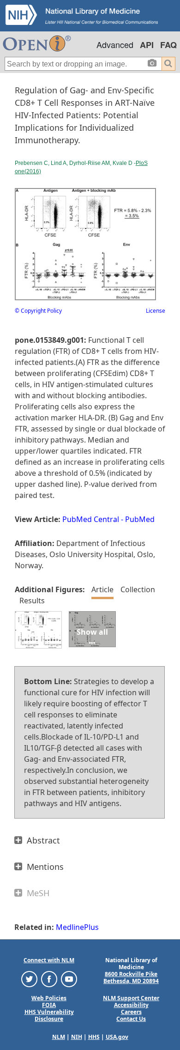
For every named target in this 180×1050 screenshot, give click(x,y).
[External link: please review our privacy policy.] (29, 979)
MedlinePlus (77, 927)
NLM (58, 1037)
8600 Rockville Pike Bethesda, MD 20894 (131, 977)
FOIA (49, 1005)
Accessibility (131, 1005)
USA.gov (117, 1037)
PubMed (140, 519)
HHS (94, 1037)
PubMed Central (90, 519)
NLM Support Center (131, 998)
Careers (131, 1012)
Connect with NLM (49, 960)
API (147, 45)
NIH (76, 1037)
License (155, 311)
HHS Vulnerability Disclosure (49, 1015)
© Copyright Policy (38, 311)
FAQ (168, 45)
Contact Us (131, 1019)
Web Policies (48, 998)
